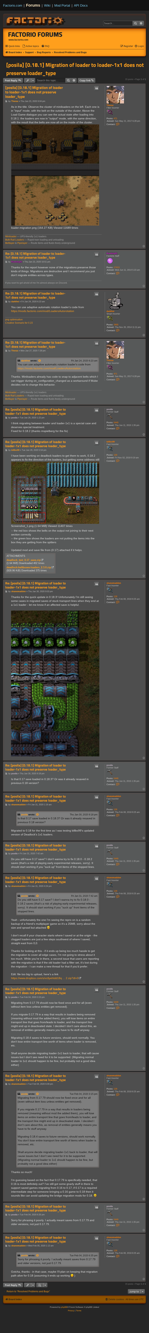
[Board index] (36, 20)
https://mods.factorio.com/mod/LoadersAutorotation (42, 311)
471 (115, 118)
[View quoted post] (40, 361)
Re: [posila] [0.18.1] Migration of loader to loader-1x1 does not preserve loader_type (35, 411)
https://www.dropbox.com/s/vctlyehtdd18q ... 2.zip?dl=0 (44, 978)
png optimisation (14, 319)
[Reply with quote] (96, 88)
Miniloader (10, 236)
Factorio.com (12, 5)
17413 (117, 267)
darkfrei (110, 311)
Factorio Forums (35, 34)
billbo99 (111, 442)
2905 (116, 324)
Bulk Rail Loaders (14, 239)
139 (115, 455)
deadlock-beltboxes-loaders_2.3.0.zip (29, 567)
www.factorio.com (18, 39)
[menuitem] (30, 46)
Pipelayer (22, 243)
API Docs (81, 5)
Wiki (47, 5)
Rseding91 (112, 253)
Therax (110, 105)
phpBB (64, 1307)
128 (115, 596)
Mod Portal (62, 5)
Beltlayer (10, 243)
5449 (116, 422)
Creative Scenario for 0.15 (19, 323)
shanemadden (114, 583)
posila (110, 409)
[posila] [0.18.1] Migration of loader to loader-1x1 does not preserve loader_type (75, 69)
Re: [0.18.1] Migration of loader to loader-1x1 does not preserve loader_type (35, 256)
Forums (33, 5)
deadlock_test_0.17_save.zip (24, 560)
